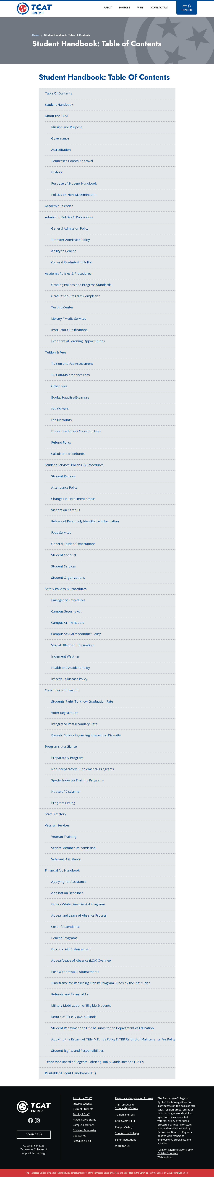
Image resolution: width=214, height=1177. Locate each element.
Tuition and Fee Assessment (72, 363)
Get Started (79, 1135)
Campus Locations (83, 1125)
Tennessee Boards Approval (72, 161)
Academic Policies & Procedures (68, 273)
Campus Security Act (66, 611)
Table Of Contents (58, 93)
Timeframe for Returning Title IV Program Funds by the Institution (101, 983)
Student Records (63, 476)
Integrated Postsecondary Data (74, 724)
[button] (186, 8)
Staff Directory (55, 814)
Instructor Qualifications (69, 330)
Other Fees (59, 386)
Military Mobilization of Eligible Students (81, 1005)
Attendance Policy (64, 487)
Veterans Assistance (66, 859)
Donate (124, 7)
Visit (140, 7)
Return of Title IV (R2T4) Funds (73, 1017)
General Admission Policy (69, 228)
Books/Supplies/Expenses (70, 397)
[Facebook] (30, 1120)
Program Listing (63, 803)
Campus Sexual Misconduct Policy (76, 634)
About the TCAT (57, 116)
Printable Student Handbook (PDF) (70, 1073)
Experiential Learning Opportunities (78, 341)
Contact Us (159, 7)
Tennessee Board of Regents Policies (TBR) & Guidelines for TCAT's (94, 1062)
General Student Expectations (73, 544)
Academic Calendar (59, 206)
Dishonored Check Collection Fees (76, 431)
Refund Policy (61, 442)
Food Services (61, 532)
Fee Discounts (61, 420)
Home (35, 35)
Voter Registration (64, 713)
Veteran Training (63, 836)
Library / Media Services (68, 318)
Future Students (82, 1103)
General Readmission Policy (71, 262)
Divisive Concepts (167, 1153)
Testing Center (62, 307)
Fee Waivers (60, 409)
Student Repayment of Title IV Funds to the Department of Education (102, 1028)
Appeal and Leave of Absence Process (79, 915)
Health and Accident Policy (70, 668)
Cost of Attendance (65, 927)
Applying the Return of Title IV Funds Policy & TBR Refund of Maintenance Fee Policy (113, 1039)
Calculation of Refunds (68, 454)
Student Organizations (68, 577)
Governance (60, 138)
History (56, 172)
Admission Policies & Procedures (69, 217)
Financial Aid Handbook (62, 870)
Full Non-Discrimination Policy (175, 1149)
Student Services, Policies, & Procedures (74, 465)
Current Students (83, 1109)
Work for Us (122, 1146)
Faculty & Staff (81, 1114)
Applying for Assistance (68, 882)
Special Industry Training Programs (77, 780)
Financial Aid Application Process (134, 1098)
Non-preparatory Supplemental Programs (82, 769)
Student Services (63, 566)
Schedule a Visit (82, 1141)
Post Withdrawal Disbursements (75, 972)
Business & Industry (84, 1130)
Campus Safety (124, 1127)
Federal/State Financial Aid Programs (78, 904)
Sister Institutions (125, 1139)
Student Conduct (63, 555)
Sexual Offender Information (72, 645)
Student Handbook (59, 104)
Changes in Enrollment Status (73, 499)
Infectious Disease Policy (69, 679)
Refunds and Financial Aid (70, 994)
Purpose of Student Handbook (74, 183)
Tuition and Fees (125, 1114)
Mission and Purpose (66, 127)
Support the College (127, 1133)
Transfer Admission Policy (70, 240)
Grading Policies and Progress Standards (81, 285)
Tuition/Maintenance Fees (70, 375)
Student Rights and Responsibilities (77, 1050)
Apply (108, 7)
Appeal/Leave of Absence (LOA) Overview (81, 960)
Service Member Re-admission (73, 848)
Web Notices (164, 1157)
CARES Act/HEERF (125, 1121)
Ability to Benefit (63, 251)
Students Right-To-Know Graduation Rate (82, 701)
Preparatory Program (67, 758)
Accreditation (61, 149)
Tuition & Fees (55, 352)
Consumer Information (62, 690)
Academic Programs (84, 1119)
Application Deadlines (67, 893)
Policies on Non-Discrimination (74, 195)
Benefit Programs (64, 938)
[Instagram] (37, 1120)
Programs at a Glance (61, 746)
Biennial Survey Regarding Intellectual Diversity (86, 735)
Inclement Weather (65, 656)
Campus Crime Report (67, 622)
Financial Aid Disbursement (71, 949)
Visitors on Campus (65, 510)
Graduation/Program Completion (76, 296)
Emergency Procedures (68, 600)
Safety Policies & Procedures (66, 589)
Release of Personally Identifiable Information (85, 521)
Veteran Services (57, 825)
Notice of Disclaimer (66, 791)
